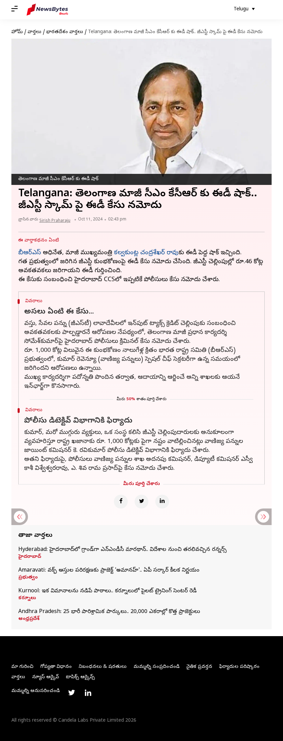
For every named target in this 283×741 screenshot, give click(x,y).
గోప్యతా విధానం (56, 667)
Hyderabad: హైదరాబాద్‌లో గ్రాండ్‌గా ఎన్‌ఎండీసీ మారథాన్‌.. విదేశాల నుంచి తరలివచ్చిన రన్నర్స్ (122, 549)
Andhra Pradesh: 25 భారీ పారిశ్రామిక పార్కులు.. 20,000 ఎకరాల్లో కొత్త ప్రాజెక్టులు (109, 612)
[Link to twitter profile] (71, 693)
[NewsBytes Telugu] (47, 9)
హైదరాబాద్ (29, 557)
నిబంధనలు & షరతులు (103, 667)
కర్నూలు (27, 598)
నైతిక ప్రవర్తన (199, 667)
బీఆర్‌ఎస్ (29, 253)
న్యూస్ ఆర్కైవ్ (45, 677)
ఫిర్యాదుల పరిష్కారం (239, 667)
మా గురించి (22, 667)
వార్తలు (34, 32)
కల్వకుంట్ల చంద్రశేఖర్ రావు (146, 253)
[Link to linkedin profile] (88, 693)
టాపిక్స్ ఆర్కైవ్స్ (80, 677)
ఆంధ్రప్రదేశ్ (28, 619)
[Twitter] (141, 501)
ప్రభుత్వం (28, 578)
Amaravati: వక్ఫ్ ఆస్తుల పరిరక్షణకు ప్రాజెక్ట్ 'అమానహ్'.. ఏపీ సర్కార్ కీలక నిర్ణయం (108, 570)
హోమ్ (17, 32)
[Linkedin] (162, 501)
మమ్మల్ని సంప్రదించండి (156, 667)
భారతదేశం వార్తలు (64, 32)
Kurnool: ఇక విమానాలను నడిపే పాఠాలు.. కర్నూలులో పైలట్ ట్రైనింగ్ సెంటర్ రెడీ (107, 591)
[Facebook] (121, 501)
